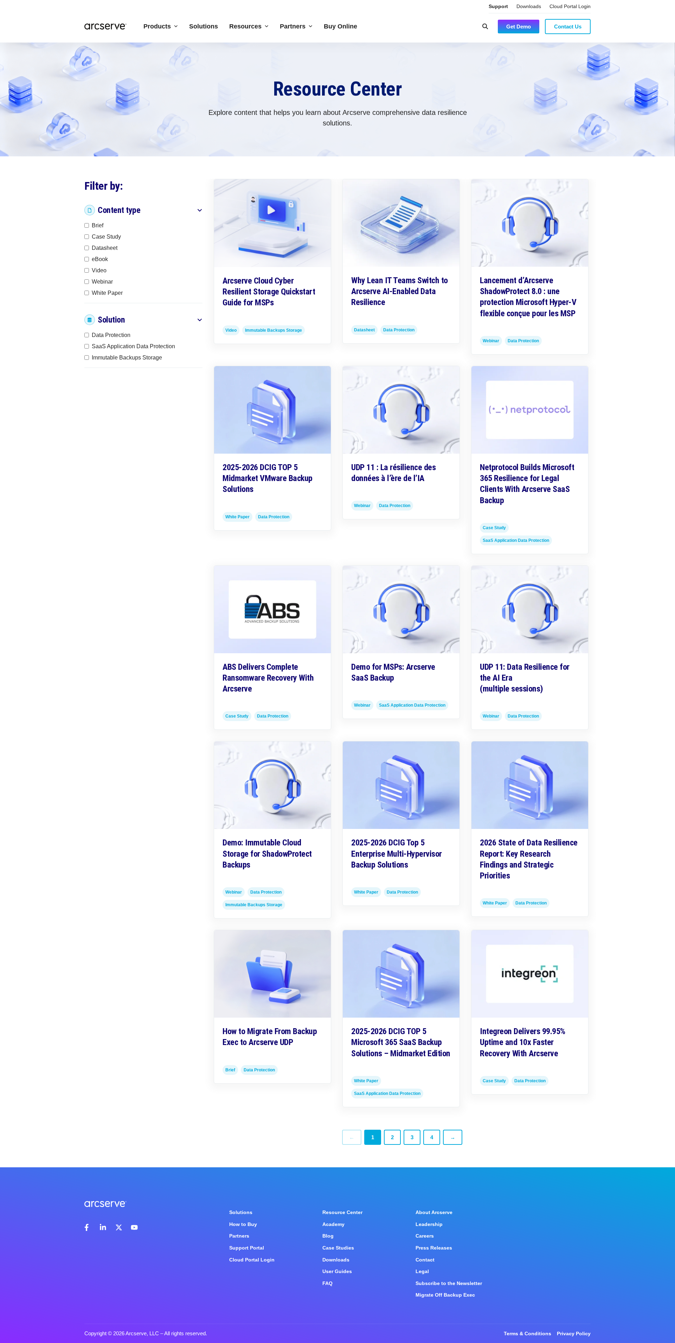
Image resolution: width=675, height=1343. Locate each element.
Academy (333, 1224)
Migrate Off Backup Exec (445, 1295)
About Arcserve (434, 1212)
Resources (245, 26)
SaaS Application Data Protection (133, 346)
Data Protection (111, 335)
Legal (422, 1271)
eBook (100, 259)
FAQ (327, 1283)
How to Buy (243, 1224)
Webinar (102, 282)
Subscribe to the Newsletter (449, 1283)
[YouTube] (134, 1227)
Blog (328, 1236)
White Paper (107, 293)
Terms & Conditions (527, 1333)
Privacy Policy (574, 1333)
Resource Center (342, 1212)
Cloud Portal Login (570, 6)
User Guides (337, 1271)
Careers (425, 1236)
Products (157, 26)
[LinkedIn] (103, 1227)
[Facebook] (87, 1227)
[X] (118, 1227)
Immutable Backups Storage (127, 358)
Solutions (203, 26)
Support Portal (246, 1248)
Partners (293, 26)
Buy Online (340, 26)
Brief (97, 225)
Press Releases (434, 1248)
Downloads (528, 6)
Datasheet (104, 248)
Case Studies (338, 1248)
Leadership (429, 1224)
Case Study (106, 237)
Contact (425, 1260)
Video (99, 270)
